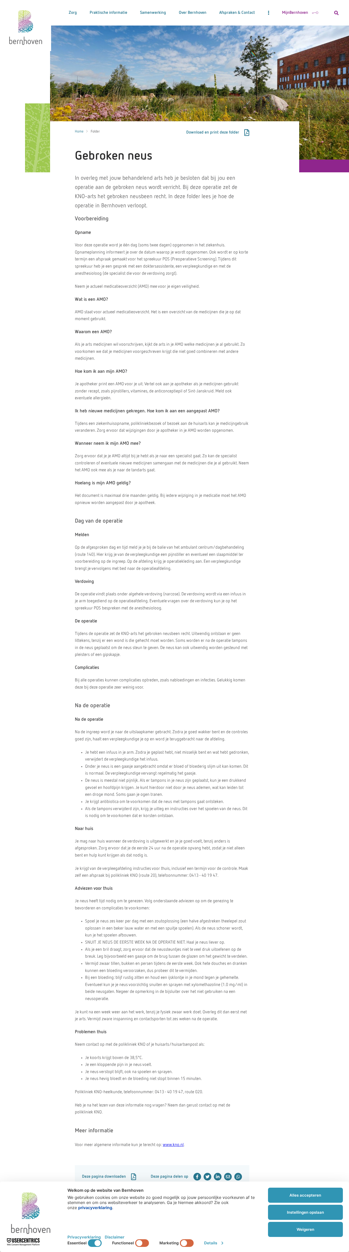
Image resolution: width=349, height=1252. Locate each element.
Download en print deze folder (212, 132)
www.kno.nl (173, 1145)
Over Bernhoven (192, 13)
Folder (95, 131)
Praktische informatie (108, 13)
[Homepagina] (25, 25)
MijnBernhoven (295, 13)
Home (79, 131)
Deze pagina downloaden (104, 1177)
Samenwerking (153, 13)
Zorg (73, 13)
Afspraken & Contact (237, 13)
